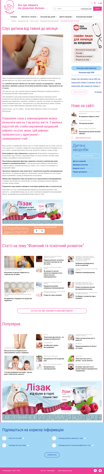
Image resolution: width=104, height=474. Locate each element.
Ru (101, 3)
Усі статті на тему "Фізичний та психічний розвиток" (52, 311)
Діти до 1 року (34, 21)
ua (99, 3)
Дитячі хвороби (83, 161)
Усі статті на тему (86, 156)
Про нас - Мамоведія (48, 470)
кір (29, 165)
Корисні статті (82, 168)
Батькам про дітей (23, 21)
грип (37, 165)
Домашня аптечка (83, 165)
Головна (13, 17)
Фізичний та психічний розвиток (49, 21)
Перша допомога (83, 172)
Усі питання (98, 92)
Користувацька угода (65, 470)
